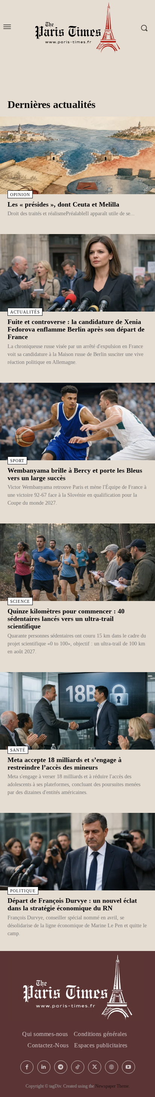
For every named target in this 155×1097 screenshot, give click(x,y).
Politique (23, 891)
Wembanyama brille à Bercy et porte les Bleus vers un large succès (75, 474)
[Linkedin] (43, 1067)
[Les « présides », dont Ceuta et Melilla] (77, 155)
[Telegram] (60, 1067)
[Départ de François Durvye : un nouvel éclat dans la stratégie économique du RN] (77, 851)
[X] (94, 1067)
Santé (18, 750)
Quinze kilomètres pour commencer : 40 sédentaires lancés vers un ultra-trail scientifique (66, 618)
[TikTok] (77, 1067)
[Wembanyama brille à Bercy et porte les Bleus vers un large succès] (77, 421)
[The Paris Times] (77, 988)
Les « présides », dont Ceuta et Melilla (63, 204)
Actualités (25, 312)
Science (20, 601)
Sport (17, 460)
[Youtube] (128, 1067)
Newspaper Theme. (112, 1086)
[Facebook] (26, 1067)
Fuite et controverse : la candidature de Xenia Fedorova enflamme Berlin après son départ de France (76, 329)
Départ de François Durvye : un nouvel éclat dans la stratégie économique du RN (72, 904)
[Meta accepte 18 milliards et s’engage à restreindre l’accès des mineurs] (77, 711)
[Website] (111, 1067)
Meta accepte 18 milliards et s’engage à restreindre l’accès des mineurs (65, 763)
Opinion (20, 194)
